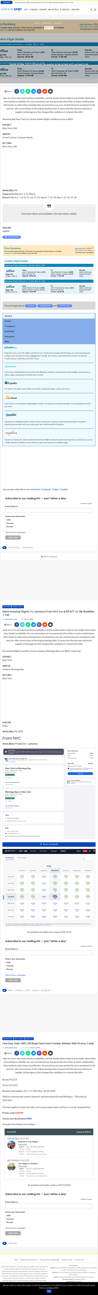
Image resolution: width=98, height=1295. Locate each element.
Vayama (84, 1270)
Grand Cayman (27, 548)
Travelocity (90, 1277)
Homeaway (77, 1279)
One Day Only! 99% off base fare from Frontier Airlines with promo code (44, 2)
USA (26, 9)
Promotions (8, 1038)
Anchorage (19, 1038)
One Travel (77, 1270)
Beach (10, 990)
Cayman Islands (14, 548)
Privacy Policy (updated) (49, 1260)
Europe (43, 9)
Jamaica (35, 990)
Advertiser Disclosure (29, 1260)
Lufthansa (92, 1272)
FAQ (16, 1260)
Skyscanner (9, 372)
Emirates (74, 1272)
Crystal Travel (65, 1270)
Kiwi (71, 1270)
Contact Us (79, 1260)
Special (66, 9)
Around (75, 9)
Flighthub (65, 1268)
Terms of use (66, 1260)
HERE (29, 1118)
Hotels (54, 9)
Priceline (59, 1268)
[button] (49, 316)
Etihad (79, 1272)
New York (48, 28)
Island (27, 990)
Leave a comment (50, 557)
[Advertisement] (49, 168)
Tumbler (64, 489)
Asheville (29, 1038)
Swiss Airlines (73, 1274)
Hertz (75, 1281)
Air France (61, 1272)
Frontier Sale (12, 1243)
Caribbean (18, 990)
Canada (34, 9)
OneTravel (9, 404)
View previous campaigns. (15, 532)
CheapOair (9, 422)
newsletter (35, 489)
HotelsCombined (80, 1277)
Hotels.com (71, 1277)
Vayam (7, 440)
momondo (72, 1268)
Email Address (12, 506)
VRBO (83, 1279)
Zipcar (80, 1281)
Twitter (55, 489)
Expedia (78, 1268)
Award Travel (18, 606)
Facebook (46, 489)
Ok (49, 1291)
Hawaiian (85, 1272)
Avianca (67, 1272)
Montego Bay (45, 990)
